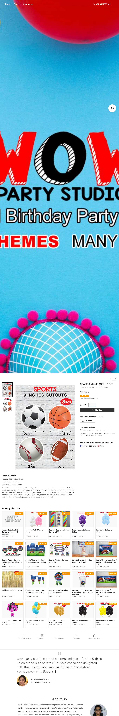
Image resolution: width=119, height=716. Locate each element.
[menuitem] (112, 378)
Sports (105, 387)
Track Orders (60, 638)
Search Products (24, 638)
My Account (42, 638)
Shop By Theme (93, 387)
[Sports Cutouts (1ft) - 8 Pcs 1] (7, 405)
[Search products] (112, 108)
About (16, 4)
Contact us (28, 4)
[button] (87, 421)
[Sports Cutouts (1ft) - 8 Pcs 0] (7, 389)
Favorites (77, 638)
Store (7, 4)
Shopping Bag (94, 638)
